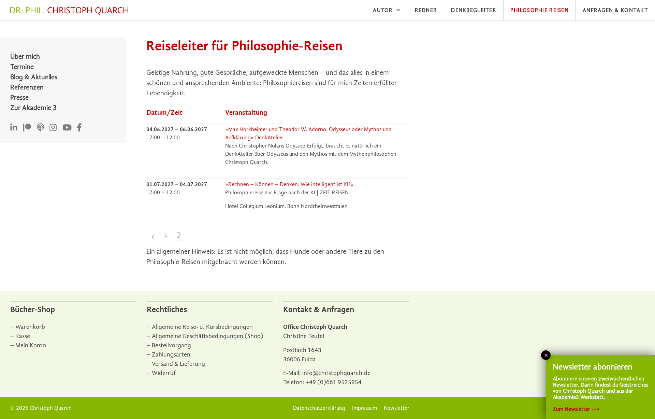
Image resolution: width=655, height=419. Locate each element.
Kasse (22, 336)
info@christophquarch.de (336, 373)
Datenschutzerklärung (319, 408)
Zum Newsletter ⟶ (576, 409)
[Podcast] (40, 127)
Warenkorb (30, 327)
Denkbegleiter (473, 10)
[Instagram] (53, 127)
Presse (19, 97)
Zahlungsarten (171, 354)
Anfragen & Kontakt (615, 10)
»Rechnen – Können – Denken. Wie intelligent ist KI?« (289, 184)
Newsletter (396, 408)
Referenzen (27, 87)
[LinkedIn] (13, 127)
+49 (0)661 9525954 (334, 382)
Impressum (364, 408)
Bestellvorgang (171, 345)
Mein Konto (30, 345)
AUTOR (383, 10)
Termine (22, 67)
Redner (426, 10)
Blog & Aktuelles (33, 77)
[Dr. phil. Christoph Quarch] (71, 11)
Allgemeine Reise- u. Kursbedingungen (202, 327)
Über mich (25, 56)
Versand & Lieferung (178, 363)
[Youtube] (67, 127)
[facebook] (79, 127)
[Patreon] (27, 127)
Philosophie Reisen (539, 10)
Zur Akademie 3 (33, 108)
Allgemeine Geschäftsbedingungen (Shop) (207, 336)
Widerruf (164, 373)
